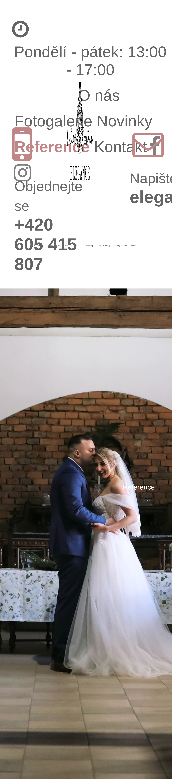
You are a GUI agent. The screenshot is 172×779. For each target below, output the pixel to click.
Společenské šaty (55, 246)
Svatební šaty (39, 246)
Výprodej (134, 246)
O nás (99, 95)
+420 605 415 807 (48, 226)
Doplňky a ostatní (120, 246)
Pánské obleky (87, 246)
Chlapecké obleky (103, 246)
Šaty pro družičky (72, 246)
